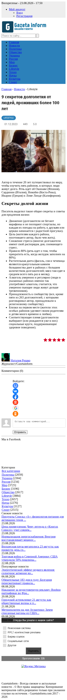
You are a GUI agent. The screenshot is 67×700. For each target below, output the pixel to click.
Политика (8, 474)
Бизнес (6, 488)
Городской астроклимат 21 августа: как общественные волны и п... (26, 601)
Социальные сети (18, 641)
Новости (19, 89)
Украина (7, 478)
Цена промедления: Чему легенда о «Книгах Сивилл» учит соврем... (29, 528)
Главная (6, 89)
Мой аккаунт (17, 9)
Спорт (6, 509)
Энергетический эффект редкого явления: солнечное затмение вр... (28, 571)
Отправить (20, 432)
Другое (12, 645)
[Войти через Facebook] (15, 397)
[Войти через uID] (15, 385)
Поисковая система (19, 628)
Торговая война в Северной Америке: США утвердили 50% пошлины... (29, 558)
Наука (5, 502)
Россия (6, 481)
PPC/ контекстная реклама (24, 632)
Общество (8, 492)
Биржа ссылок (16, 636)
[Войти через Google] (16, 408)
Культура (7, 506)
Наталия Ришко (20, 360)
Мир (4, 485)
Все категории (11, 471)
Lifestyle (9, 118)
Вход (19, 12)
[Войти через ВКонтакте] (15, 391)
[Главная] (25, 32)
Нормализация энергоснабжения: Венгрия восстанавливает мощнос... (28, 538)
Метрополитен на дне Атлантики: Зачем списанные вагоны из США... (27, 611)
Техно (5, 499)
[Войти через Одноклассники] (15, 414)
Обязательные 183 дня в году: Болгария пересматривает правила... (26, 581)
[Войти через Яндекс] (15, 402)
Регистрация (24, 16)
